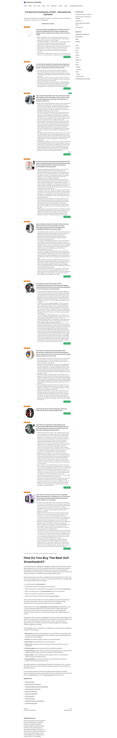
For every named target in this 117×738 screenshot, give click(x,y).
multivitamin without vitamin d (84, 14)
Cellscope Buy (79, 27)
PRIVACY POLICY (80, 76)
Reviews (30, 6)
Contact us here (33, 675)
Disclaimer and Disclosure (82, 34)
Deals (39, 6)
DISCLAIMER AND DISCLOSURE (76, 6)
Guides (43, 6)
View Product (67, 57)
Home (25, 6)
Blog (35, 6)
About (77, 39)
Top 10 (48, 6)
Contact (78, 41)
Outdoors (78, 69)
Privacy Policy (79, 36)
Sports (77, 64)
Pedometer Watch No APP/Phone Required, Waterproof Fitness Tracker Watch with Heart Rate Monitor (51, 409)
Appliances (78, 60)
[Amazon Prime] (69, 152)
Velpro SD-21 (79, 21)
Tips (77, 62)
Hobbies (78, 67)
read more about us (49, 675)
